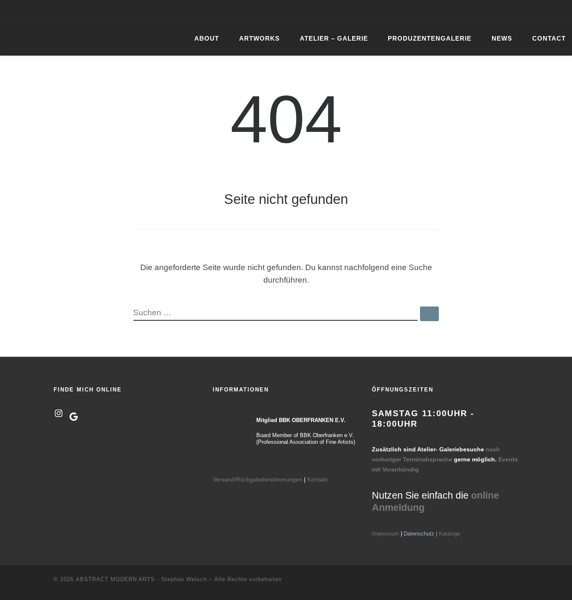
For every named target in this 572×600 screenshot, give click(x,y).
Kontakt (317, 479)
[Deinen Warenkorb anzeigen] (561, 10)
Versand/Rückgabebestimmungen (257, 479)
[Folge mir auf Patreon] (541, 10)
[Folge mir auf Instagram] (517, 10)
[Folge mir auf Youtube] (529, 10)
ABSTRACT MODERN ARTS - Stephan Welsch (141, 579)
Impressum (385, 533)
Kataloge (449, 533)
